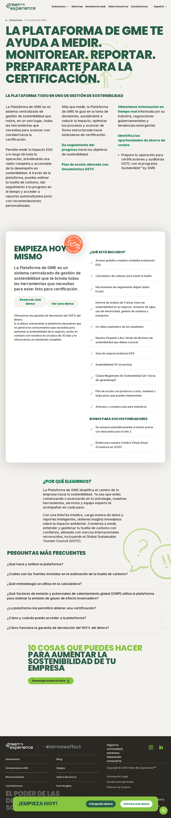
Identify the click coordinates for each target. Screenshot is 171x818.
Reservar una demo (30, 302)
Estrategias (63, 786)
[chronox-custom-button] (163, 810)
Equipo (60, 768)
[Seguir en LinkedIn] (161, 747)
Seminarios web (95, 6)
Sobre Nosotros (118, 6)
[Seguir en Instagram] (151, 747)
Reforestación (15, 777)
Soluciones (59, 6)
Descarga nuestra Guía (48, 681)
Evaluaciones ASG (17, 768)
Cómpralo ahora (101, 804)
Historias (77, 6)
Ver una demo (62, 304)
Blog (59, 759)
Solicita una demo (136, 804)
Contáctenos (139, 6)
